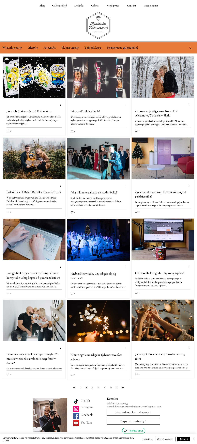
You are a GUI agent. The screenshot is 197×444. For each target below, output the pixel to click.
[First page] (74, 387)
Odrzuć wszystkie (165, 439)
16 (86, 387)
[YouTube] (76, 423)
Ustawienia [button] (148, 439)
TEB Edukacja (93, 47)
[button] (190, 48)
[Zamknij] (193, 439)
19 (104, 387)
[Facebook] (76, 416)
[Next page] (116, 387)
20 (111, 387)
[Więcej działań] (61, 104)
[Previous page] (80, 387)
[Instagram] (76, 409)
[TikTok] (76, 402)
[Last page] (122, 387)
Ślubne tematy (70, 47)
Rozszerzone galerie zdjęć (122, 47)
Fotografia (49, 47)
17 (92, 387)
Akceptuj (184, 439)
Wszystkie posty (12, 47)
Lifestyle (33, 47)
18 (99, 387)
